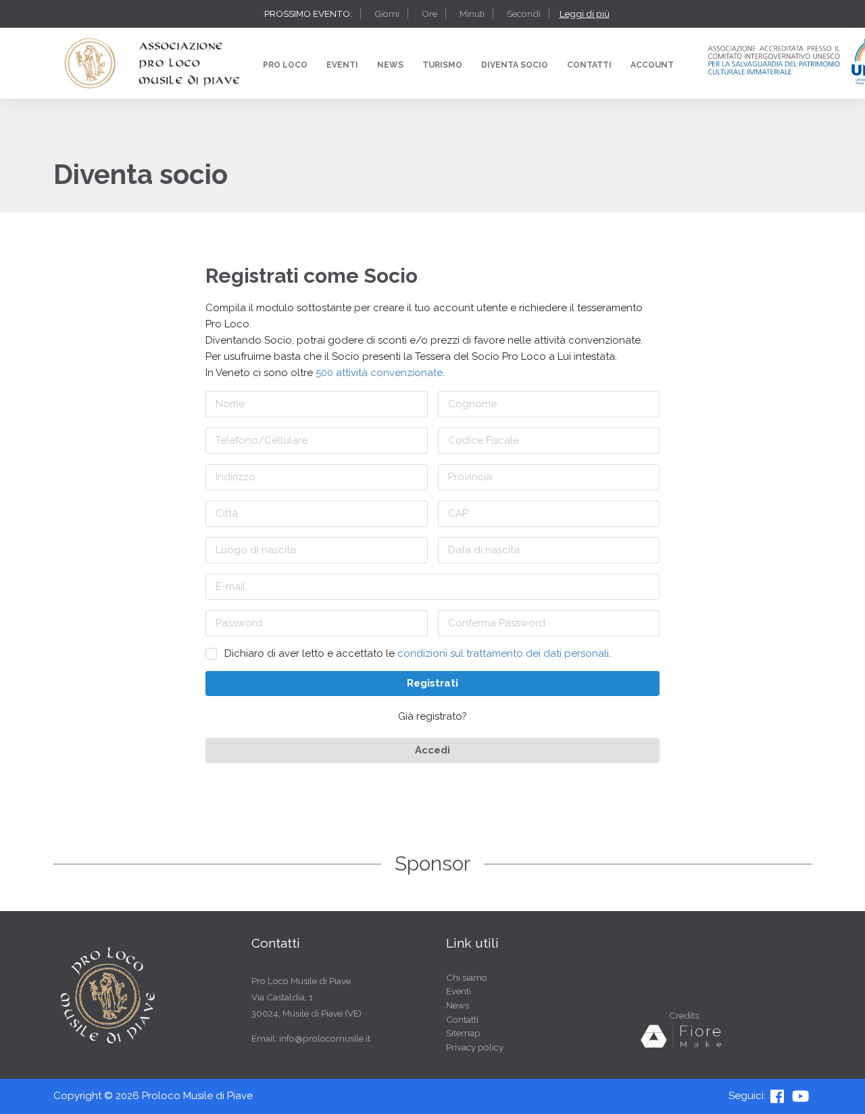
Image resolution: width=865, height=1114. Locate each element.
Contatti (589, 65)
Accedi (432, 750)
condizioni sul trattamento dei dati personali (503, 653)
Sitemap (463, 1032)
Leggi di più (585, 13)
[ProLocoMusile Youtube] (801, 1096)
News (390, 65)
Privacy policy (474, 1047)
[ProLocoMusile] (778, 1096)
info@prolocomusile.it (324, 1038)
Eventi (342, 65)
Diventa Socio (514, 65)
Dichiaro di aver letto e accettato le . (417, 653)
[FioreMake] (684, 1045)
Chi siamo (466, 978)
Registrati (432, 683)
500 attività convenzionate (379, 373)
